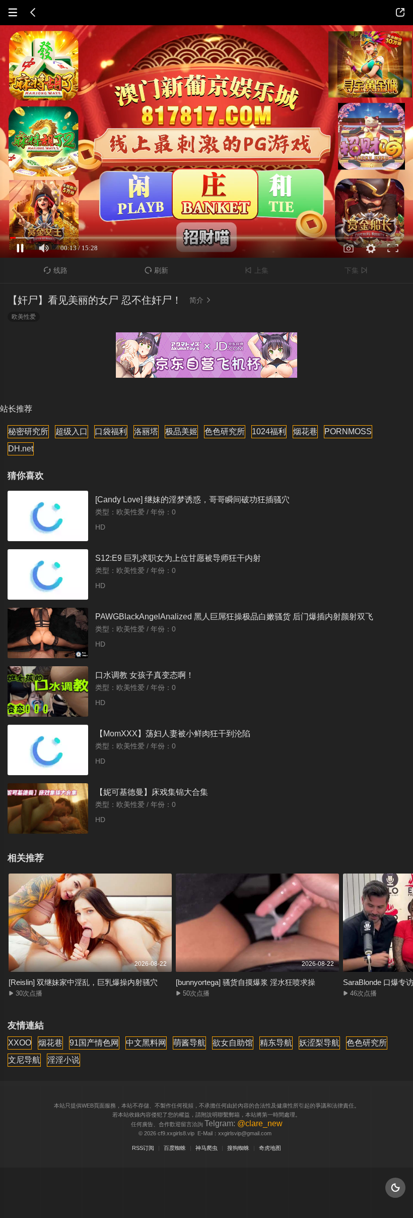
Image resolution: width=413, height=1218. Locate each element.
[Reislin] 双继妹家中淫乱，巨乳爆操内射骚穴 (83, 982)
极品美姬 (181, 431)
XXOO (19, 1042)
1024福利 (269, 431)
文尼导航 (24, 1060)
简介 (200, 300)
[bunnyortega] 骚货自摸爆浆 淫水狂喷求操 (245, 982)
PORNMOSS (348, 431)
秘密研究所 (28, 431)
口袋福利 (111, 431)
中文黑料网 (146, 1042)
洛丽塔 (146, 431)
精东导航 (276, 1042)
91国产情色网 (94, 1042)
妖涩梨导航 (319, 1042)
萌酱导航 (189, 1042)
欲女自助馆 (233, 1042)
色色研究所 (224, 431)
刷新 (156, 270)
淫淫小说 (63, 1060)
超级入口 (71, 431)
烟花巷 (305, 431)
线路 (55, 270)
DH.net (20, 448)
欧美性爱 (24, 316)
